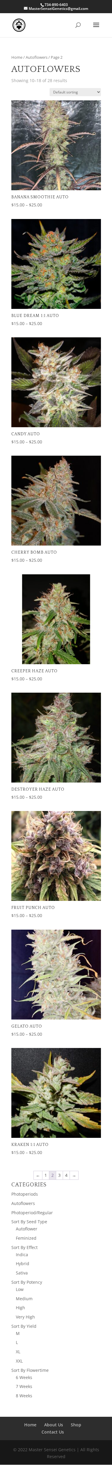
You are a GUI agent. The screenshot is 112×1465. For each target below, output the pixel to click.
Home (16, 57)
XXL (19, 1361)
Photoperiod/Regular (32, 1212)
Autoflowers (36, 57)
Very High (25, 1317)
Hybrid (22, 1263)
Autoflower (26, 1229)
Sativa (22, 1273)
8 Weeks (24, 1395)
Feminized (26, 1238)
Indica (22, 1254)
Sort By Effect (24, 1247)
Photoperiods (24, 1194)
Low (20, 1289)
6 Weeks (24, 1377)
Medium (24, 1298)
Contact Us (53, 1432)
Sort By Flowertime (30, 1370)
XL (18, 1351)
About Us (53, 1425)
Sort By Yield (23, 1326)
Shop (76, 1425)
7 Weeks (24, 1386)
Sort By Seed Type (29, 1221)
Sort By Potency (26, 1282)
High (20, 1307)
